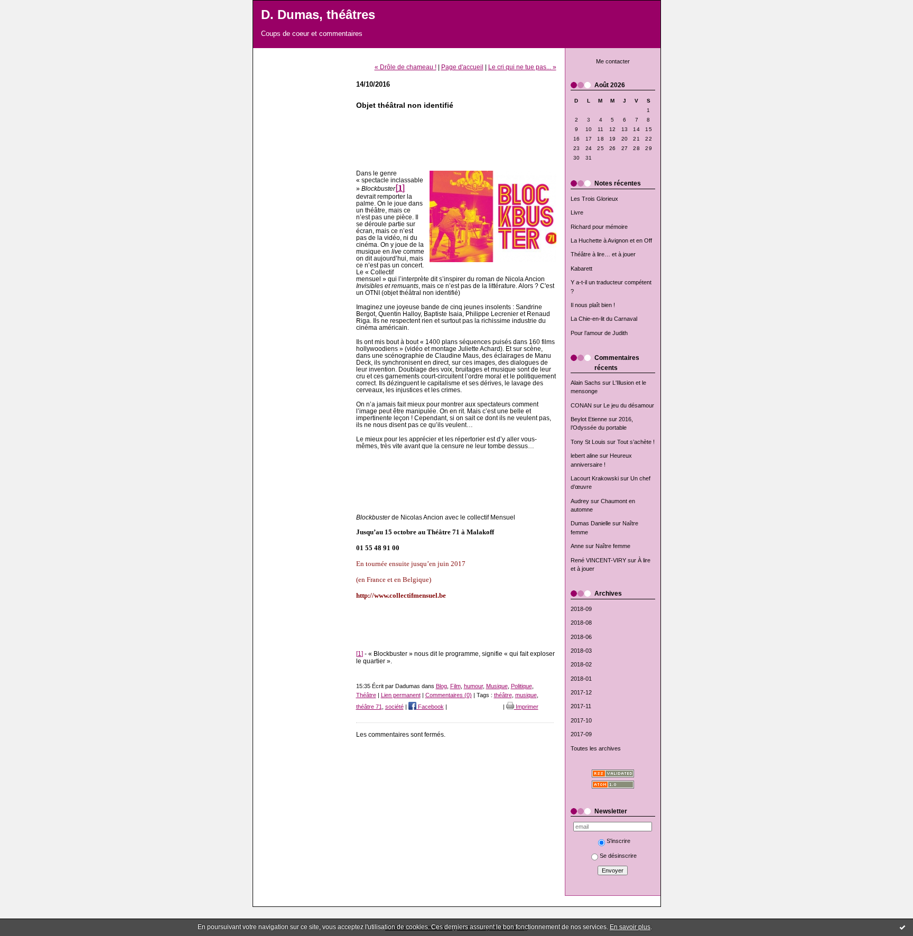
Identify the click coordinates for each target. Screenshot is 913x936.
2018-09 (581, 609)
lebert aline (584, 455)
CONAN (581, 405)
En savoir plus (630, 927)
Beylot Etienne (589, 419)
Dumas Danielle (591, 523)
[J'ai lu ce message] (902, 927)
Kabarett (581, 268)
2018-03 (581, 650)
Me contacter (613, 61)
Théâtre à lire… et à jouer (603, 254)
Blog (441, 686)
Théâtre (366, 695)
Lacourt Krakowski (595, 478)
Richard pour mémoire (599, 227)
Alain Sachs (586, 382)
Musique (497, 686)
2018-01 (581, 678)
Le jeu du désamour (628, 405)
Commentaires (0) (448, 695)
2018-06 (581, 637)
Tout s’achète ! (636, 442)
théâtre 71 (369, 706)
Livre (577, 212)
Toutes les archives (596, 748)
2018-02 (581, 664)
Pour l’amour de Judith (599, 333)
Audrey (580, 501)
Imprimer (526, 706)
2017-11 (581, 706)
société (394, 706)
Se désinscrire (618, 855)
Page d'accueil (462, 66)
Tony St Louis (588, 442)
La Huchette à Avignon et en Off (611, 240)
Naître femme (612, 546)
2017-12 (581, 692)
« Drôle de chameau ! (405, 66)
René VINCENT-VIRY (598, 560)
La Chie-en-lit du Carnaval (604, 319)
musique (526, 695)
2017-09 (581, 734)
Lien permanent (401, 695)
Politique (521, 686)
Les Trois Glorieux (594, 199)
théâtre (503, 695)
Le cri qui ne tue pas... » (522, 66)
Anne (577, 546)
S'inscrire (618, 841)
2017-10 (581, 720)
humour (473, 686)
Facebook (430, 706)
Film (455, 686)
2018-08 (581, 622)
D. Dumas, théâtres (318, 15)
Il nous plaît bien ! (593, 305)
